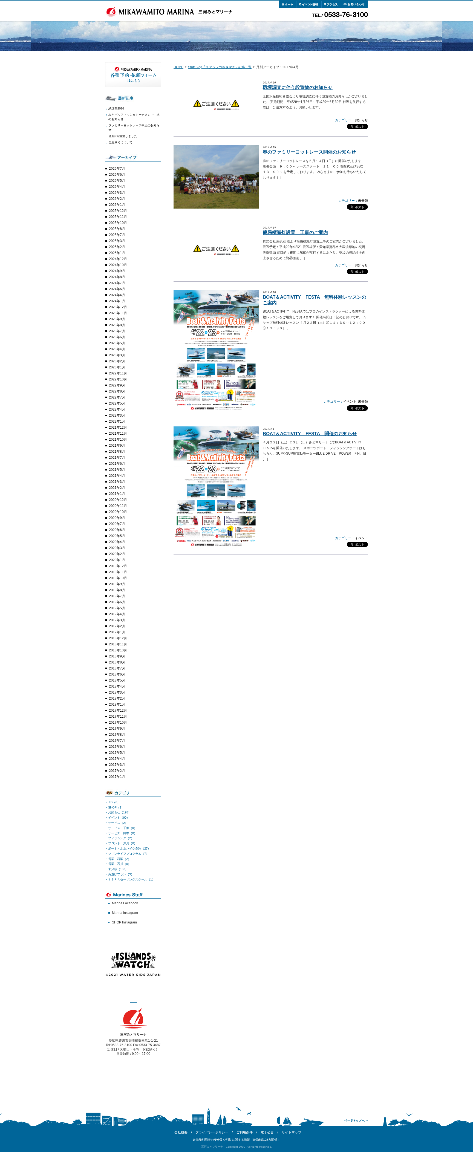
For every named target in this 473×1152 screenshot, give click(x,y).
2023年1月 (117, 367)
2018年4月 (117, 686)
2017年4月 (117, 759)
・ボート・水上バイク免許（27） (128, 848)
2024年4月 (117, 295)
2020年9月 (117, 518)
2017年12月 (118, 710)
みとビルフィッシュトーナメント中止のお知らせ (134, 116)
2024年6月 (117, 289)
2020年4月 (117, 542)
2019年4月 (117, 614)
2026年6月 (117, 175)
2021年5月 (117, 470)
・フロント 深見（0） (121, 843)
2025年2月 (117, 247)
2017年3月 (117, 765)
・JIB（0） (112, 802)
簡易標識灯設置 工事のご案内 (295, 232)
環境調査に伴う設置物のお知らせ (298, 87)
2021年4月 (117, 476)
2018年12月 (118, 638)
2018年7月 (117, 668)
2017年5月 (117, 753)
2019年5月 (117, 608)
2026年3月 (117, 193)
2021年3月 (117, 482)
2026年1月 (117, 205)
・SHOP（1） (114, 807)
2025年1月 (117, 253)
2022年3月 (117, 415)
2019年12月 (118, 566)
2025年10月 (118, 223)
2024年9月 (117, 271)
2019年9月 (117, 584)
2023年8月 (117, 325)
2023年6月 (117, 337)
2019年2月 (117, 626)
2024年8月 (117, 277)
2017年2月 (117, 771)
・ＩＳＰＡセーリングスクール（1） (130, 879)
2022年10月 (118, 379)
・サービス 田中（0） (121, 833)
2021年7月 (117, 458)
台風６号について (120, 142)
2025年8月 (117, 229)
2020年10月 (118, 512)
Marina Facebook (125, 903)
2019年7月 (117, 596)
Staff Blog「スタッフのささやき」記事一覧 (220, 67)
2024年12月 (118, 259)
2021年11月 (118, 433)
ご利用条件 (244, 1132)
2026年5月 (117, 181)
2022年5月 (117, 403)
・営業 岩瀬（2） (118, 859)
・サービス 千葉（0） (121, 828)
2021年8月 (117, 452)
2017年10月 (118, 722)
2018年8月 (117, 662)
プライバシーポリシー (211, 1132)
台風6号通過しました (122, 136)
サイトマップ (291, 1132)
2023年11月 (118, 313)
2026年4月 (117, 187)
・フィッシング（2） (119, 838)
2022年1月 (117, 421)
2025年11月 (118, 217)
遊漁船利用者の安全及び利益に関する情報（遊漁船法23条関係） (236, 1139)
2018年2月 (117, 698)
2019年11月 (118, 572)
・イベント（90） (117, 817)
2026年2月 (117, 199)
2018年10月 (118, 650)
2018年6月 (117, 674)
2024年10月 (118, 265)
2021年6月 (117, 464)
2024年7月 (117, 283)
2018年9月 (117, 656)
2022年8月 (117, 391)
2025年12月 (118, 211)
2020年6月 (117, 530)
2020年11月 (118, 506)
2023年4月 (117, 349)
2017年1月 (117, 777)
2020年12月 (118, 500)
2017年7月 (117, 741)
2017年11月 (118, 716)
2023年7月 (117, 331)
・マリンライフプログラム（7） (127, 853)
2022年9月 (117, 385)
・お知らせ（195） (118, 812)
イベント (349, 401)
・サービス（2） (116, 822)
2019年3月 (117, 620)
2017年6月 (117, 747)
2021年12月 (118, 427)
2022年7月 (117, 397)
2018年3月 (117, 692)
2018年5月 (117, 680)
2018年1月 (117, 704)
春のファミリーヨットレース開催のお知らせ (309, 152)
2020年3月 (117, 548)
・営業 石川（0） (118, 863)
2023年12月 (118, 307)
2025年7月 (117, 235)
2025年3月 (117, 241)
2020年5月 (117, 536)
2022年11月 (118, 373)
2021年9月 (117, 445)
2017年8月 (117, 735)
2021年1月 (117, 494)
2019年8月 (117, 590)
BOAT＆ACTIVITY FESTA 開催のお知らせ (310, 433)
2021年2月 (117, 488)
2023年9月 (117, 319)
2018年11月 (118, 644)
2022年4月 (117, 409)
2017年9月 (117, 729)
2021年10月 (118, 439)
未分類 (363, 201)
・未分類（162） (116, 869)
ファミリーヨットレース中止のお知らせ (134, 127)
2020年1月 (117, 560)
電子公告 (267, 1132)
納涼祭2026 (116, 108)
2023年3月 (117, 355)
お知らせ (361, 120)
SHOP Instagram (124, 922)
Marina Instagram (125, 913)
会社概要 (181, 1132)
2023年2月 (117, 361)
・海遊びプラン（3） (119, 874)
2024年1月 (117, 301)
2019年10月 (118, 578)
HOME (178, 67)
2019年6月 (117, 602)
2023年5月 (117, 343)
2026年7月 (117, 169)
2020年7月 (117, 524)
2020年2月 (117, 554)
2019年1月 (117, 632)
